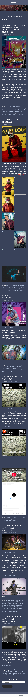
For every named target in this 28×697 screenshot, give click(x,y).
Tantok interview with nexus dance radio (11, 528)
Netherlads (20, 288)
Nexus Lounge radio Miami (9, 297)
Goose (6, 366)
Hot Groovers (12, 366)
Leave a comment (12, 611)
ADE (7, 285)
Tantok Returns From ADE (11, 121)
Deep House (13, 106)
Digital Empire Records (18, 603)
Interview (4, 368)
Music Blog (14, 109)
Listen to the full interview (8, 552)
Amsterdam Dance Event (12, 600)
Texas (18, 114)
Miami (23, 108)
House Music (18, 108)
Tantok (4, 114)
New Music (11, 111)
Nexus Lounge (17, 673)
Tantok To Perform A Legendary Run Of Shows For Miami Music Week (13, 28)
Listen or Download (7, 408)
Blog (7, 670)
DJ (12, 287)
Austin (7, 106)
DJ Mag (4, 605)
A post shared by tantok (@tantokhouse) (14, 513)
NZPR (14, 113)
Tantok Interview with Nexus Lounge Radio (11, 619)
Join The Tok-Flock (9, 679)
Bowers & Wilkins (14, 602)
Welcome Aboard (7, 686)
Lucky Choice (10, 606)
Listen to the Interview (7, 327)
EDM (17, 106)
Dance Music (12, 670)
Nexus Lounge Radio (7, 113)
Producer (21, 290)
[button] (2, 596)
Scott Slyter (19, 113)
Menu (14, 2)
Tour (21, 114)
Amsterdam (12, 285)
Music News (21, 109)
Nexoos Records (19, 111)
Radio (11, 674)
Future (23, 670)
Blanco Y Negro (10, 365)
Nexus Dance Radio (7, 370)
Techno (14, 114)
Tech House (9, 114)
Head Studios (11, 108)
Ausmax (21, 600)
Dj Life (22, 365)
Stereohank (5, 610)
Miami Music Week (6, 109)
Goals (3, 671)
